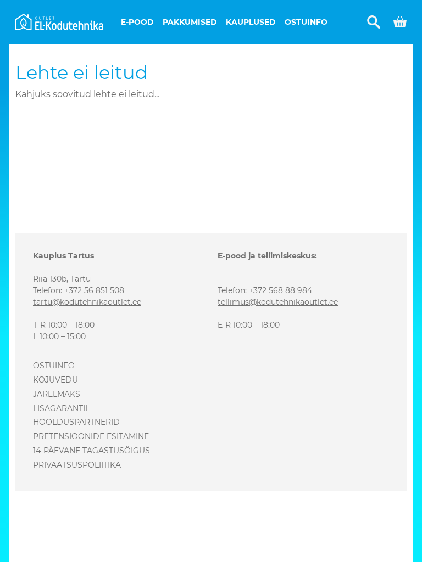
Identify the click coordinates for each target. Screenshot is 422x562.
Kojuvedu (55, 380)
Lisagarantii (60, 408)
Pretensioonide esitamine (91, 436)
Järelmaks (56, 394)
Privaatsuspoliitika (77, 465)
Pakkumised (190, 22)
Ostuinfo (306, 22)
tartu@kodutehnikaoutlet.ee (87, 302)
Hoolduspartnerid (76, 422)
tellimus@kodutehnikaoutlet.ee (278, 302)
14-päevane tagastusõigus (91, 451)
